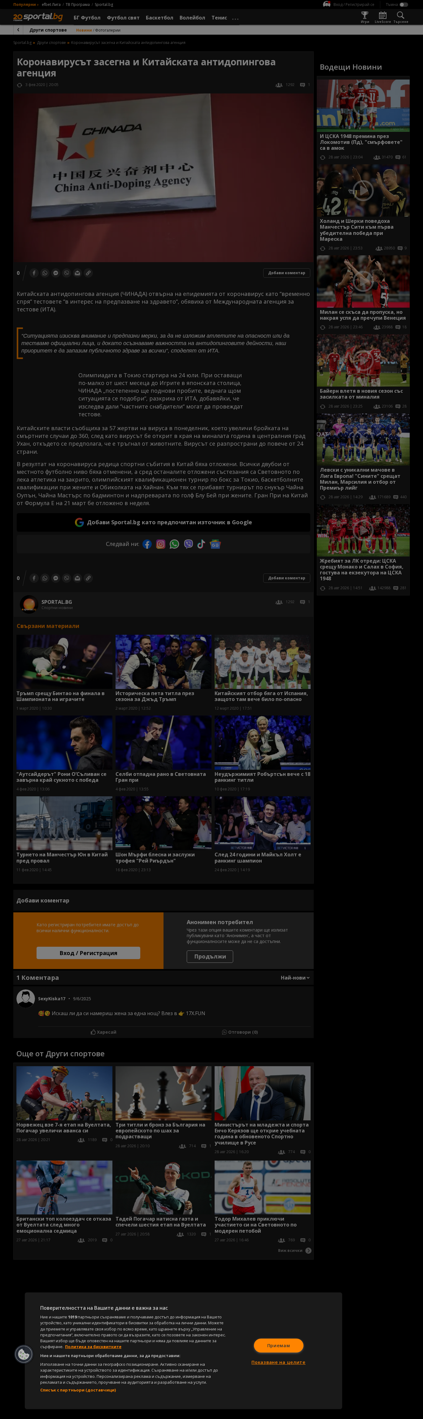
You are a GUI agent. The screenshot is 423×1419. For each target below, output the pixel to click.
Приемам (278, 1345)
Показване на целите (278, 1362)
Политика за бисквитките (93, 1346)
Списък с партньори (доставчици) (78, 1390)
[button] (24, 1354)
